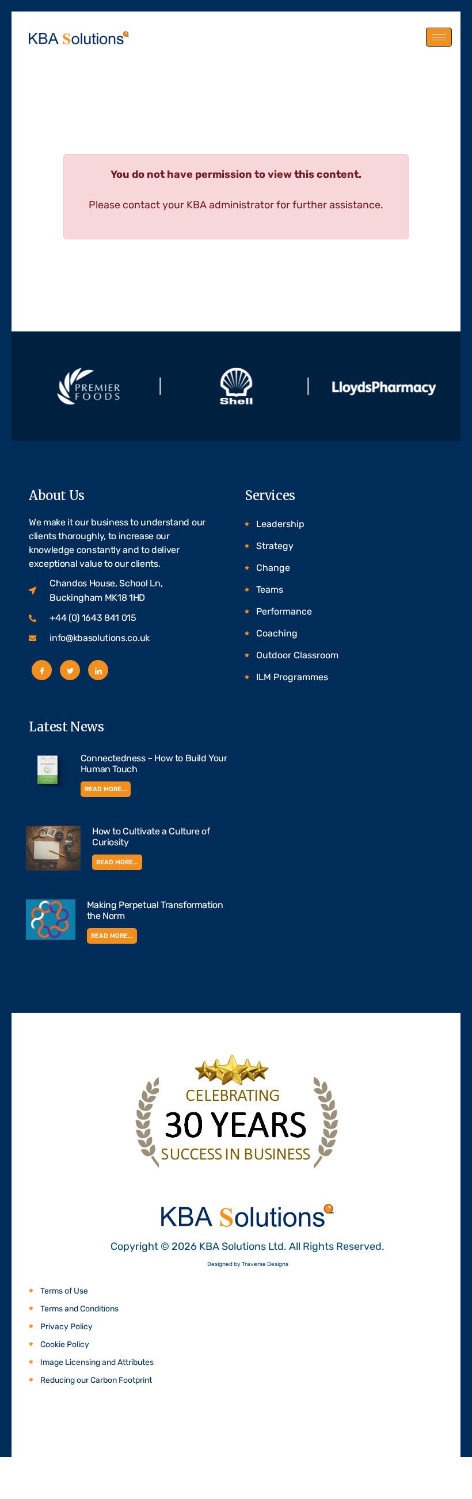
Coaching (277, 633)
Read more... (106, 789)
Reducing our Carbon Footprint (96, 1380)
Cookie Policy (64, 1344)
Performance (284, 611)
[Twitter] (70, 670)
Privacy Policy (66, 1327)
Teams (269, 589)
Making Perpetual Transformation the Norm (155, 910)
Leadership (280, 523)
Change (273, 567)
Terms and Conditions (79, 1309)
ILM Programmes (292, 677)
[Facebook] (42, 670)
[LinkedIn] (98, 670)
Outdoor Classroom (297, 655)
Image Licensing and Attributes (97, 1362)
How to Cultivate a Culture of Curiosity (151, 837)
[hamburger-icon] (439, 37)
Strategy (275, 545)
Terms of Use (64, 1291)
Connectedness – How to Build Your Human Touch (154, 764)
